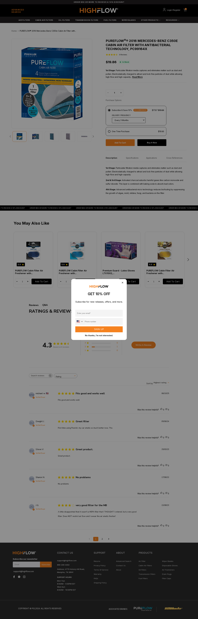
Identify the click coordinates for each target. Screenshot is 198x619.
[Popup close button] (122, 282)
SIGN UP (99, 329)
